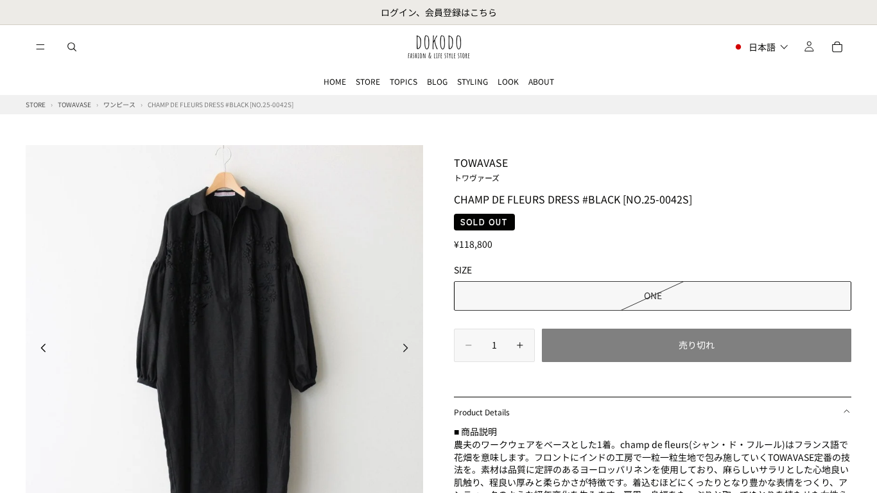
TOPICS (403, 81)
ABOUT (541, 81)
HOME (335, 81)
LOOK (508, 81)
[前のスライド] (40, 349)
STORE (368, 81)
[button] (760, 46)
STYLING (472, 81)
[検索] (72, 47)
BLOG (437, 81)
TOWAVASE (481, 169)
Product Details (482, 411)
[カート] (837, 47)
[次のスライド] (409, 349)
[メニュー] (40, 47)
